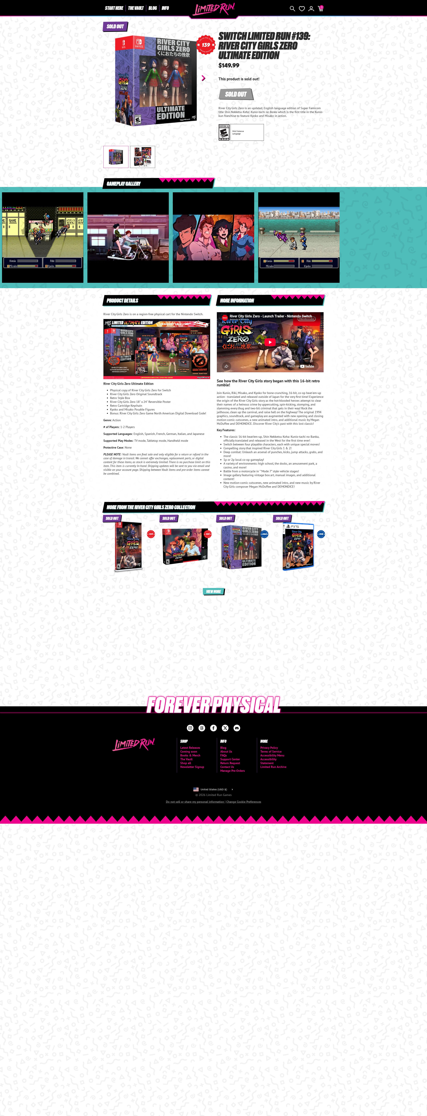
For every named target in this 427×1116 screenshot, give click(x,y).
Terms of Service (271, 751)
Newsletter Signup (192, 767)
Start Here (114, 8)
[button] (108, 78)
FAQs (223, 755)
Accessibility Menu (272, 755)
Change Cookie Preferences (243, 802)
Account (311, 8)
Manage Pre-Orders (232, 771)
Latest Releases (190, 748)
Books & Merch (190, 755)
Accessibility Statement (268, 761)
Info (165, 8)
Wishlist (302, 8)
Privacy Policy (269, 748)
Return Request (230, 763)
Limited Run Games (213, 9)
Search (293, 8)
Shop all (185, 763)
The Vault (136, 8)
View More (213, 591)
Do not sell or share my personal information (195, 802)
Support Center (230, 759)
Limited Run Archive (273, 767)
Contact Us (227, 767)
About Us (226, 751)
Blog (153, 8)
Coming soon (188, 751)
